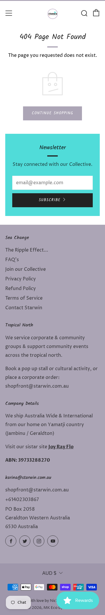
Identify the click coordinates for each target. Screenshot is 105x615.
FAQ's (12, 259)
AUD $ (49, 573)
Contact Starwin (23, 308)
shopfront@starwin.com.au (37, 490)
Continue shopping (52, 113)
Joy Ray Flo (61, 447)
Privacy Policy (20, 279)
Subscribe (50, 200)
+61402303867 (22, 499)
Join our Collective (25, 269)
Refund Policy (20, 288)
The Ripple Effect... (26, 250)
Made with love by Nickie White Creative (52, 600)
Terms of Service (24, 298)
